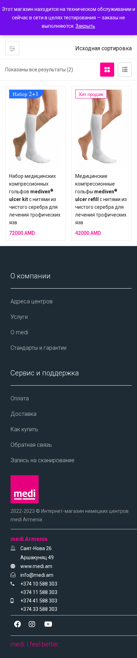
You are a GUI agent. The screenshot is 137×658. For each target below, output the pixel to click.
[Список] (125, 70)
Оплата (20, 398)
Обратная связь (31, 444)
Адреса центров (32, 301)
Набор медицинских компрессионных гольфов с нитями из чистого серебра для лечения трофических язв (34, 199)
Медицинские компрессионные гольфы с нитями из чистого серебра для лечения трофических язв (101, 199)
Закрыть (85, 26)
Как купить (24, 429)
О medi (19, 332)
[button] (103, 48)
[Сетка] (107, 70)
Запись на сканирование (42, 460)
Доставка (24, 414)
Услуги (19, 317)
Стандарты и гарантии (38, 347)
